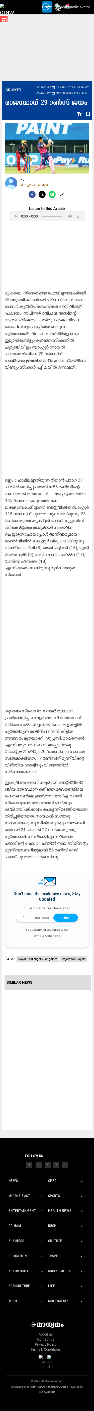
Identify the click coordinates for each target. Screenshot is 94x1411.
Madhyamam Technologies (46, 1386)
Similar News (19, 982)
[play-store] (43, 1362)
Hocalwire (47, 1392)
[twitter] (39, 1164)
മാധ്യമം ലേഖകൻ (34, 185)
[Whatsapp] (52, 194)
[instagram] (48, 1164)
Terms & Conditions (46, 935)
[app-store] (51, 1362)
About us (46, 1334)
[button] (7, 7)
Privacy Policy (45, 1344)
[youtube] (56, 1164)
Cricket (14, 90)
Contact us (45, 1339)
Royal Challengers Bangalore (37, 959)
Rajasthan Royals (73, 959)
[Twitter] (42, 194)
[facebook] (32, 194)
